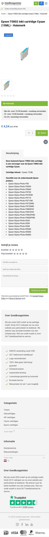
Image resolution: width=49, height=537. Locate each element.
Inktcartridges (9, 414)
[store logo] (11, 3)
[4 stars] (18, 250)
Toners (7, 410)
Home (3, 14)
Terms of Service (15, 298)
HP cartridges (9, 417)
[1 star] (10, 250)
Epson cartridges (11, 425)
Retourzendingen (11, 452)
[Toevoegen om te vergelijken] (46, 142)
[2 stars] (13, 250)
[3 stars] (16, 250)
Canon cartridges (11, 421)
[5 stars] (21, 250)
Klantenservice (10, 448)
